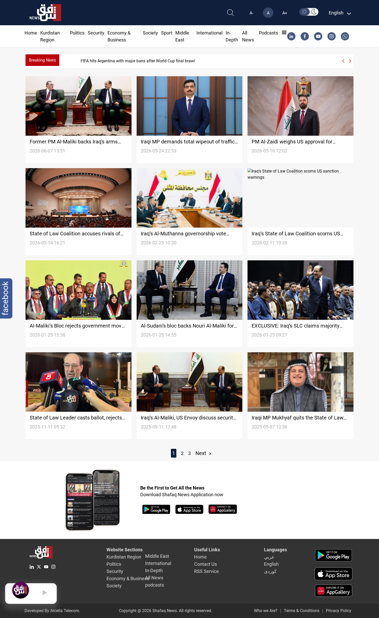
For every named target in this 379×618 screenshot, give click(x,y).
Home (30, 33)
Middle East (157, 556)
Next (201, 453)
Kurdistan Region (123, 557)
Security (96, 33)
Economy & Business (127, 578)
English (271, 564)
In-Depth (154, 570)
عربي (269, 557)
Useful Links (207, 549)
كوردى (270, 571)
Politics (77, 33)
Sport (166, 33)
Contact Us (205, 564)
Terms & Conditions (301, 610)
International (209, 33)
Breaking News (42, 60)
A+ (284, 13)
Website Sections (124, 549)
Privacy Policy (338, 610)
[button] (343, 61)
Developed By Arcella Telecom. (52, 610)
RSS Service (206, 571)
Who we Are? (265, 610)
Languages (275, 549)
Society (150, 33)
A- (251, 13)
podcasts (268, 33)
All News (154, 577)
